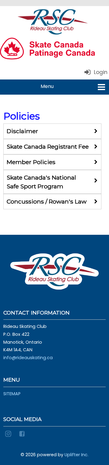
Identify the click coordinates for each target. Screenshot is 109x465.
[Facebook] (22, 433)
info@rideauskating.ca (28, 358)
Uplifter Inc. (76, 455)
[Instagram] (9, 433)
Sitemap (12, 394)
